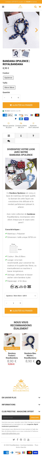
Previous (5, 30)
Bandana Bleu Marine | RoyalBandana (30, 355)
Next (36, 30)
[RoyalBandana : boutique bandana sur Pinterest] (21, 440)
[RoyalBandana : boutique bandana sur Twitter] (14, 440)
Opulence (8, 78)
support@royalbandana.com (10, 433)
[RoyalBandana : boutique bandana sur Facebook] (17, 440)
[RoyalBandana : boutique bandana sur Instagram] (25, 440)
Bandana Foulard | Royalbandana (12, 355)
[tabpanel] (16, 53)
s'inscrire (35, 417)
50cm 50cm (9, 87)
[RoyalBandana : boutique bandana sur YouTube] (28, 440)
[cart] (40, 7)
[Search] (35, 7)
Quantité (6, 92)
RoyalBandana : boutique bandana (21, 445)
